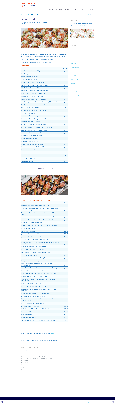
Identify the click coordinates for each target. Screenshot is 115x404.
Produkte (59, 9)
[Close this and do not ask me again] (113, 402)
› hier (62, 402)
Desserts (52, 333)
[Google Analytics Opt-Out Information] (2, 402)
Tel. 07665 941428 (87, 9)
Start (22, 14)
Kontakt (76, 9)
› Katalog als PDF (81, 25)
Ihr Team (68, 9)
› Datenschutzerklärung (83, 402)
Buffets (51, 9)
